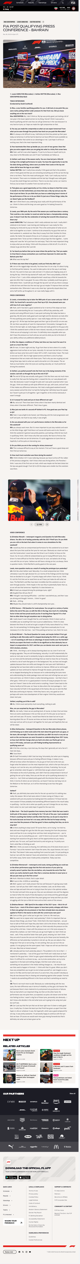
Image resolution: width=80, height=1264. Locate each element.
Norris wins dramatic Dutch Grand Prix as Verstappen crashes (25, 1053)
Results (31, 2)
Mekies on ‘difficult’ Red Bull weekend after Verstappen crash (26, 1077)
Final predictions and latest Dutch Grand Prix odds (62, 1079)
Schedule (20, 2)
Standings (42, 2)
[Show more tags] (43, 22)
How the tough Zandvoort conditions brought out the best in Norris (62, 1055)
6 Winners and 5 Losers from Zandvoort (63, 1067)
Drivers (54, 2)
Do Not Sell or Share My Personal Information (37, 1226)
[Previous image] (31, 524)
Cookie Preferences (35, 1240)
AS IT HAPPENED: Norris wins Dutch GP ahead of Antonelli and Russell (26, 1066)
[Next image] (47, 524)
